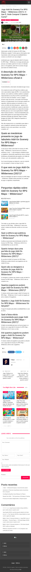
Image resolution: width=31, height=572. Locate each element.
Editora (5, 546)
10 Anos (5, 392)
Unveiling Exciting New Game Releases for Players (14, 494)
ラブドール (5, 508)
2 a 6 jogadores (21, 409)
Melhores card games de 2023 (10, 528)
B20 (20, 569)
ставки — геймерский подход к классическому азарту (15, 487)
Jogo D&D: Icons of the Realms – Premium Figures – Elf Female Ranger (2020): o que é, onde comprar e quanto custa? (16, 520)
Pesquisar (3, 474)
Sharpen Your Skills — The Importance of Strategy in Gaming (16, 496)
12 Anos (19, 392)
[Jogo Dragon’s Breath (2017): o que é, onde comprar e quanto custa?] (4, 216)
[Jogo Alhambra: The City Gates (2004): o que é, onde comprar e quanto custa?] (22, 412)
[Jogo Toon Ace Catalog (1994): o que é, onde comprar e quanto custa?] (4, 210)
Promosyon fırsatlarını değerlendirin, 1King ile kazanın (15, 498)
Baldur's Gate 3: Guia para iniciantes (11, 518)
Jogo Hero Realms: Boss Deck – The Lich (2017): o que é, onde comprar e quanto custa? (22, 377)
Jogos (4, 543)
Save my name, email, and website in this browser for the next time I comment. (16, 466)
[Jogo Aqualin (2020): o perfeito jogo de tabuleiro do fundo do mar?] (4, 203)
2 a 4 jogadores (7, 409)
